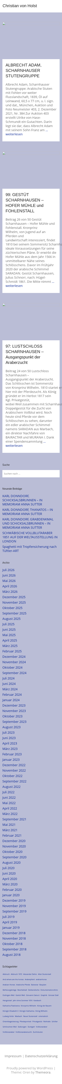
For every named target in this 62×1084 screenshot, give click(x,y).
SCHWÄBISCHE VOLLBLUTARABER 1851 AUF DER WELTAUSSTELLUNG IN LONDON (30, 537)
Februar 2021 (12, 835)
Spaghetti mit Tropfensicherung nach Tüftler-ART (29, 548)
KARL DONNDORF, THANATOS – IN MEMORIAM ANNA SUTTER (27, 511)
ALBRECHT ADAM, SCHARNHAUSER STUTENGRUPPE (23, 70)
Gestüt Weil (20, 995)
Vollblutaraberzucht (24, 1032)
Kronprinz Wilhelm (28, 1005)
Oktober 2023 (12, 716)
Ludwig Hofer (8, 1016)
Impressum (13, 1056)
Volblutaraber (41, 1027)
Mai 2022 (9, 803)
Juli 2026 (8, 570)
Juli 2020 (8, 868)
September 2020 (14, 857)
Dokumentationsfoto (49, 990)
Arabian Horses (9, 984)
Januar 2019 (11, 927)
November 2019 (14, 906)
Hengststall (7, 1000)
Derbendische (33, 990)
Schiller (55, 1021)
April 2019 (9, 922)
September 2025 (14, 613)
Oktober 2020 (12, 852)
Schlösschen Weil (10, 1027)
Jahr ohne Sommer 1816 (22, 1000)
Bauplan (42, 984)
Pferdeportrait (25, 1021)
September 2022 (14, 781)
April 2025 (9, 640)
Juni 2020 (9, 873)
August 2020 (11, 862)
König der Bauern (44, 1005)
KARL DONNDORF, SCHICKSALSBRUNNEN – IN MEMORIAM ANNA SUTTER (22, 500)
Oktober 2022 (12, 776)
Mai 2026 (9, 581)
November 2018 (14, 938)
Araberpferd (30, 979)
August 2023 (11, 727)
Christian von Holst (20, 5)
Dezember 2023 (13, 705)
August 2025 (11, 619)
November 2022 (14, 770)
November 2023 (14, 711)
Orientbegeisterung (11, 1021)
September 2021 (14, 819)
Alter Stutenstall (44, 974)
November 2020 (14, 846)
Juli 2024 (8, 678)
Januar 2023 (11, 759)
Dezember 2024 (13, 656)
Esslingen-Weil (8, 995)
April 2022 (9, 808)
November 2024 (14, 662)
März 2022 (9, 814)
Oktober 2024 (12, 667)
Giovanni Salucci (33, 995)
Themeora (42, 1072)
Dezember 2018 (13, 933)
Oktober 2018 (12, 944)
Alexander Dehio (30, 974)
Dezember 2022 (13, 765)
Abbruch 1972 (16, 974)
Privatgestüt (37, 1021)
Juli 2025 (8, 624)
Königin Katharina (27, 1011)
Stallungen (22, 1027)
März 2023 (9, 749)
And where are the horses (13, 979)
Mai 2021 (9, 824)
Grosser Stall (53, 995)
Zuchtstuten (38, 1032)
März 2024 (9, 689)
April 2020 (9, 879)
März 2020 (9, 884)
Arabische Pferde (23, 984)
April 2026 (9, 586)
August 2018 (11, 955)
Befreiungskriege (9, 990)
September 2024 (14, 673)
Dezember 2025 (13, 597)
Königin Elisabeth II (10, 1011)
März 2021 (9, 830)
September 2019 (14, 911)
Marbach (18, 1016)
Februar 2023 (12, 754)
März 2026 (9, 591)
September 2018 (14, 949)
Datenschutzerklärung (41, 1056)
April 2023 (9, 743)
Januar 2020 (11, 895)
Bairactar (34, 984)
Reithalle (47, 1021)
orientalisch (43, 1016)
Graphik (44, 995)
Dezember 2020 (13, 841)
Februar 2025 (12, 651)
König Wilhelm (41, 1011)
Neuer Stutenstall (30, 1016)
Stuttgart (31, 1027)
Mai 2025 (9, 635)
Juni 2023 (9, 738)
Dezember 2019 (13, 900)
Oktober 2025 (12, 608)
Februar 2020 (12, 889)
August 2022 (11, 787)
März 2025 (9, 646)
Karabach (37, 1000)
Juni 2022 (9, 797)
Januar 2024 (11, 700)
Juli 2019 (8, 917)
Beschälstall (22, 990)
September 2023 (14, 721)
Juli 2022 (8, 792)
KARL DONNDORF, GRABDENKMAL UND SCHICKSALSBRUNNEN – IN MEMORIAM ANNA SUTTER (27, 523)
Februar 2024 (12, 694)
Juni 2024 (9, 684)
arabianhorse (41, 979)
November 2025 (14, 602)
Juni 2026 (9, 575)
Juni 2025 (9, 629)
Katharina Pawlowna (11, 1005)
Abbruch (6, 974)
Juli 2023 (8, 732)
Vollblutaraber (8, 1032)
